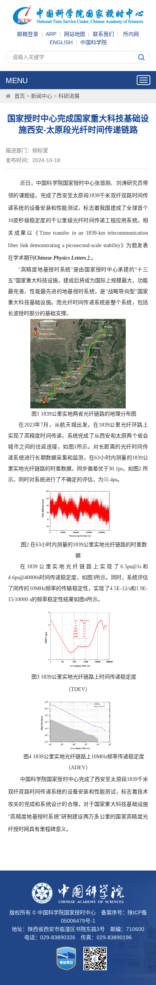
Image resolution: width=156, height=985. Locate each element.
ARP (51, 34)
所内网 (131, 34)
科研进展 (69, 96)
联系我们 (103, 34)
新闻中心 (41, 96)
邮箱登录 (27, 34)
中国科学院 (93, 42)
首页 (19, 96)
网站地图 (74, 34)
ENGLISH (61, 42)
